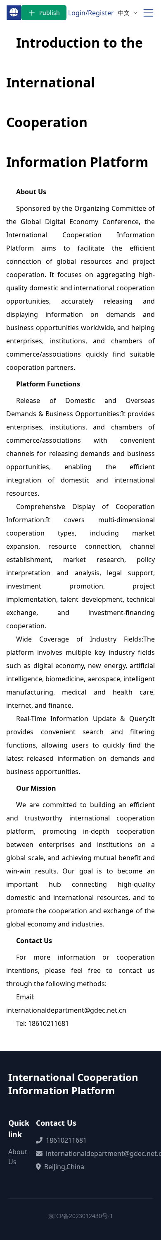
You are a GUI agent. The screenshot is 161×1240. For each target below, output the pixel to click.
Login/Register (91, 12)
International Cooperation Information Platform (73, 1084)
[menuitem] (128, 12)
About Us (17, 1156)
